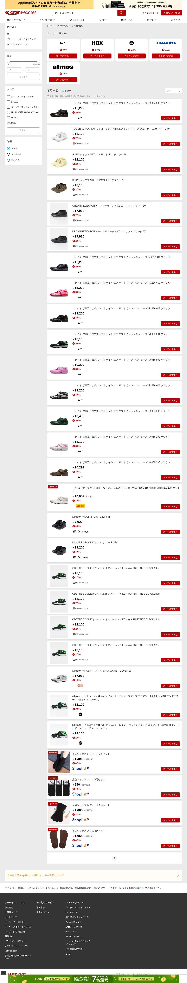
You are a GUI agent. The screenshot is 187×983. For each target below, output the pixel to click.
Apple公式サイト (74, 922)
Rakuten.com (11, 951)
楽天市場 (41, 907)
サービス (128, 20)
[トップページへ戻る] (20, 13)
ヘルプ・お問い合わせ (15, 931)
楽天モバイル (43, 912)
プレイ (153, 20)
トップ (49, 26)
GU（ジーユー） (73, 912)
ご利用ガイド (11, 912)
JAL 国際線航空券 (74, 949)
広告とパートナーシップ (16, 946)
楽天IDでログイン (150, 13)
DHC (68, 954)
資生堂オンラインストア (77, 917)
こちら (142, 888)
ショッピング (78, 20)
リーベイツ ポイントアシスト (18, 927)
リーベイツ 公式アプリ (15, 922)
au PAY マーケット (74, 936)
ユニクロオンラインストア (78, 907)
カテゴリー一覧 (14, 20)
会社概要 (9, 907)
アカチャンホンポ (74, 927)
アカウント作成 (171, 13)
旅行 (104, 20)
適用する (23, 77)
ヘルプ (177, 20)
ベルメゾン (71, 931)
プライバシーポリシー (15, 941)
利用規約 (9, 936)
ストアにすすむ (63, 56)
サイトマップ (11, 917)
